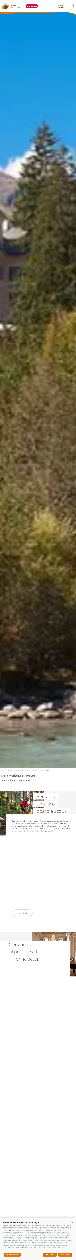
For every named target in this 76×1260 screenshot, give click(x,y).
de (47, 6)
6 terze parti (12, 1225)
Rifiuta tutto (50, 1254)
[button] (72, 1222)
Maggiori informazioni (12, 1254)
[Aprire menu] (72, 6)
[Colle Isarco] (11, 6)
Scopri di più (22, 913)
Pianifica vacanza (32, 6)
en (51, 6)
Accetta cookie (65, 1254)
